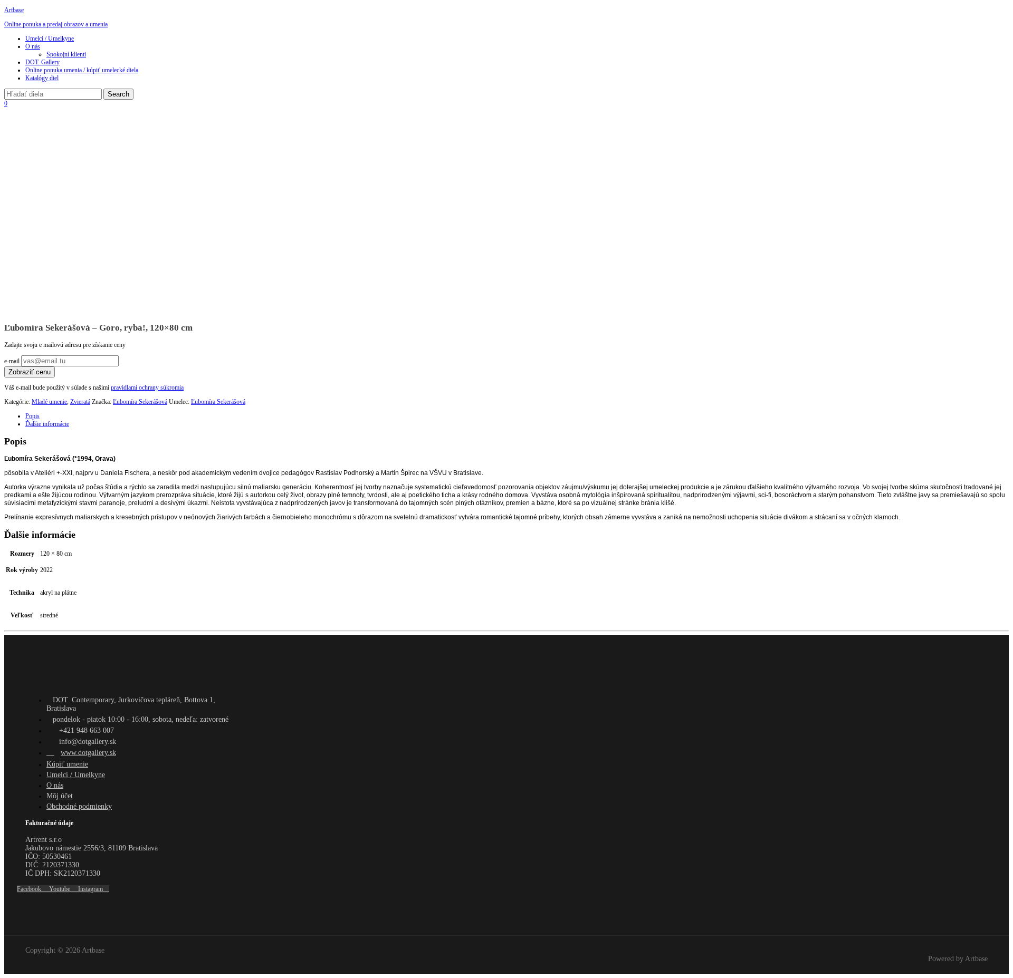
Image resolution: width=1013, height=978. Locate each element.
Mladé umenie (49, 401)
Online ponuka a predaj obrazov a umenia (56, 24)
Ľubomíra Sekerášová (140, 401)
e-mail (12, 361)
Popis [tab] (32, 416)
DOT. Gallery (42, 62)
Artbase (14, 10)
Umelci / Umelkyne (49, 38)
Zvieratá (80, 401)
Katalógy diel (42, 78)
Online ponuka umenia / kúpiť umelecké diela (81, 70)
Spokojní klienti (66, 54)
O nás (32, 46)
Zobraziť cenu (29, 372)
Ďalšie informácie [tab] (47, 424)
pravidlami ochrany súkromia (147, 387)
